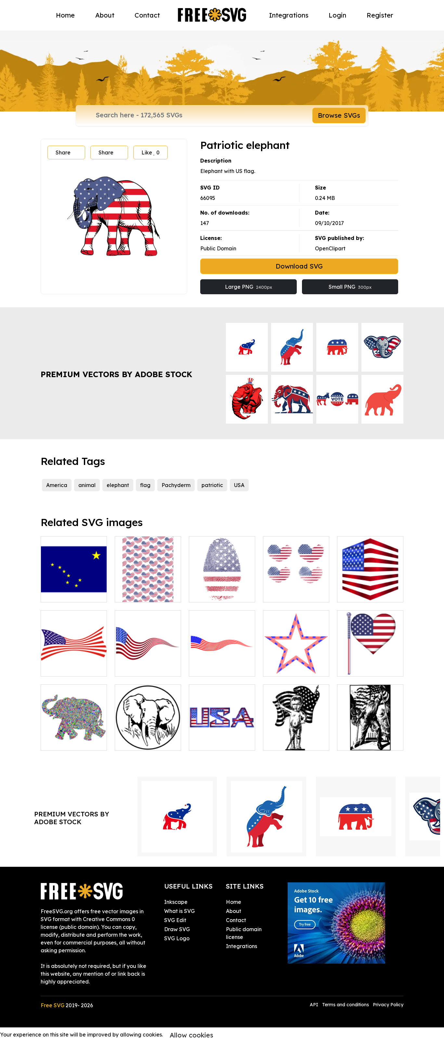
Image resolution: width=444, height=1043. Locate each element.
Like (150, 152)
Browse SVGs (339, 115)
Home (65, 15)
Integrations (288, 15)
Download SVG (299, 266)
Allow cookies (191, 1035)
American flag (66, 667)
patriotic (212, 485)
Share (63, 152)
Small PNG (350, 287)
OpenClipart (330, 248)
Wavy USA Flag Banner (222, 663)
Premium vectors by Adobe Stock (116, 374)
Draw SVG (177, 929)
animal (87, 485)
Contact (147, 15)
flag (145, 485)
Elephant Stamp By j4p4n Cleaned (148, 738)
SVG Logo (176, 938)
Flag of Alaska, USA (73, 593)
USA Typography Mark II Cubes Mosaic (222, 734)
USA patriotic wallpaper (147, 589)
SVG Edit (175, 920)
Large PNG (248, 287)
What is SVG (179, 911)
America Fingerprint (221, 593)
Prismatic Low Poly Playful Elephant (74, 738)
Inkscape (176, 902)
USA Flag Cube (363, 593)
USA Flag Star (288, 667)
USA (239, 485)
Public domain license (244, 933)
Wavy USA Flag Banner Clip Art (148, 663)
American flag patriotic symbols (296, 589)
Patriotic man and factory (370, 738)
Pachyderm (176, 485)
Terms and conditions (345, 1005)
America (56, 485)
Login (337, 15)
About (104, 15)
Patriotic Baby (288, 741)
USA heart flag (362, 667)
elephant (118, 485)
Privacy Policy (388, 1005)
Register (380, 15)
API (315, 1005)
